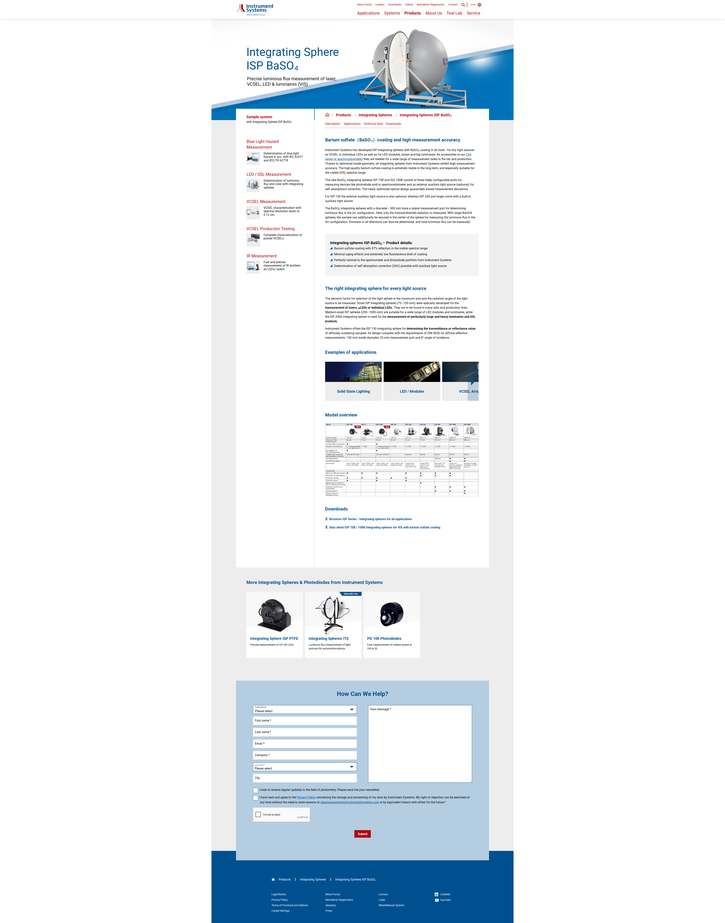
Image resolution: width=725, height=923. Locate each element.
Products (412, 13)
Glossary (330, 905)
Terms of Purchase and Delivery (289, 905)
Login (382, 899)
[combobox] (305, 767)
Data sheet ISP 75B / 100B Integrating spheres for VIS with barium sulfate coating (384, 527)
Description (332, 124)
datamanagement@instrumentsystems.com (349, 802)
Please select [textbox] (263, 768)
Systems (392, 13)
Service (473, 13)
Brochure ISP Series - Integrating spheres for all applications (370, 519)
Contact (453, 4)
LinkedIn (445, 894)
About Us (433, 13)
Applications (368, 13)
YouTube (445, 899)
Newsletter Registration (430, 4)
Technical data (373, 124)
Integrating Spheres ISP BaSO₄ (426, 115)
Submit (362, 834)
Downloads (394, 4)
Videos (409, 4)
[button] (473, 381)
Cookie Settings (280, 910)
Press (328, 910)
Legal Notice (278, 894)
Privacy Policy (306, 797)
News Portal (364, 4)
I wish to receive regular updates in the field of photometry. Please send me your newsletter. (320, 790)
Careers (379, 4)
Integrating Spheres (376, 115)
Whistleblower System (391, 905)
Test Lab (454, 13)
